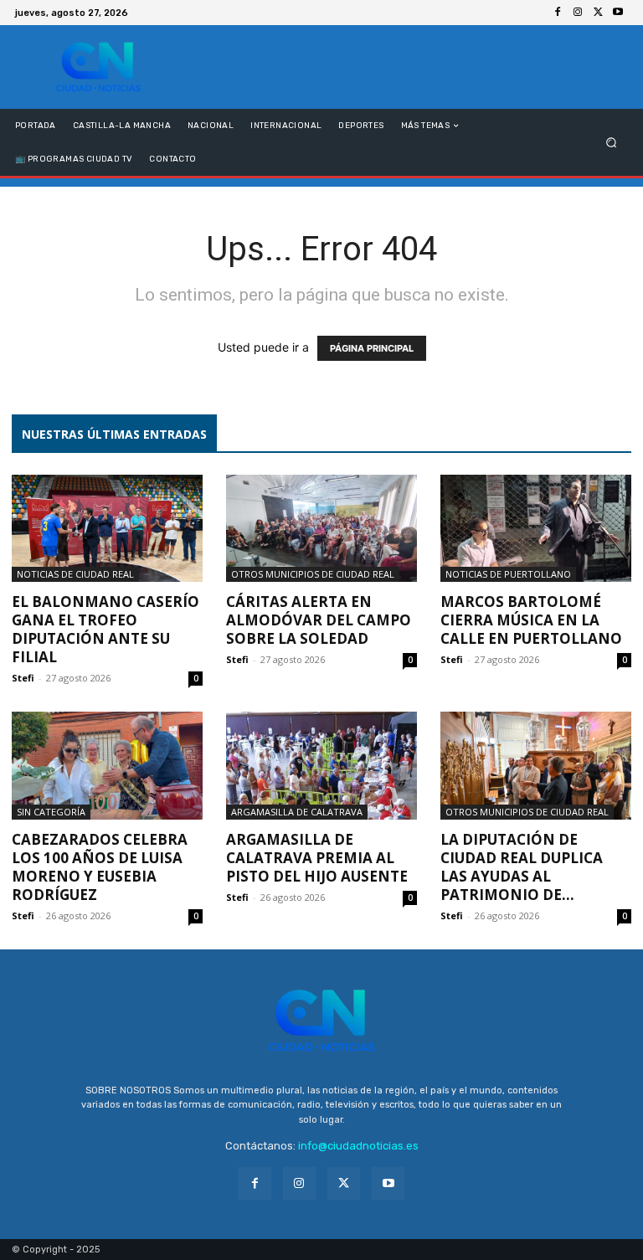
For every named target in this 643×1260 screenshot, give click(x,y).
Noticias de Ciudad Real (75, 574)
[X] (598, 13)
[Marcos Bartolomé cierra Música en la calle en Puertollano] (535, 528)
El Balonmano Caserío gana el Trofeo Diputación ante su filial (105, 629)
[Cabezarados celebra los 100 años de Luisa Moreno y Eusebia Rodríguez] (107, 765)
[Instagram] (578, 13)
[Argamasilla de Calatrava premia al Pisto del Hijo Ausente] (321, 765)
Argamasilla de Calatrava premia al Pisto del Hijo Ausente (317, 858)
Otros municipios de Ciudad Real (312, 574)
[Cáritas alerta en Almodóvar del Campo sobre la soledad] (321, 528)
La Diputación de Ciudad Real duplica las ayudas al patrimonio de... (521, 867)
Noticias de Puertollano (508, 574)
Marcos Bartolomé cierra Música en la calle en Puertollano (531, 620)
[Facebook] (558, 13)
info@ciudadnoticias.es (358, 1145)
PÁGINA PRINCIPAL (372, 348)
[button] (611, 142)
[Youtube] (618, 13)
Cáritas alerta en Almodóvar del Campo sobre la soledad (318, 620)
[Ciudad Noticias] (98, 67)
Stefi (23, 677)
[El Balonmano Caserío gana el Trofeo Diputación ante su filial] (107, 528)
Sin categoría (51, 811)
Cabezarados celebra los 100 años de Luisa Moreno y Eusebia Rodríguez (100, 867)
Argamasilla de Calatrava (297, 811)
